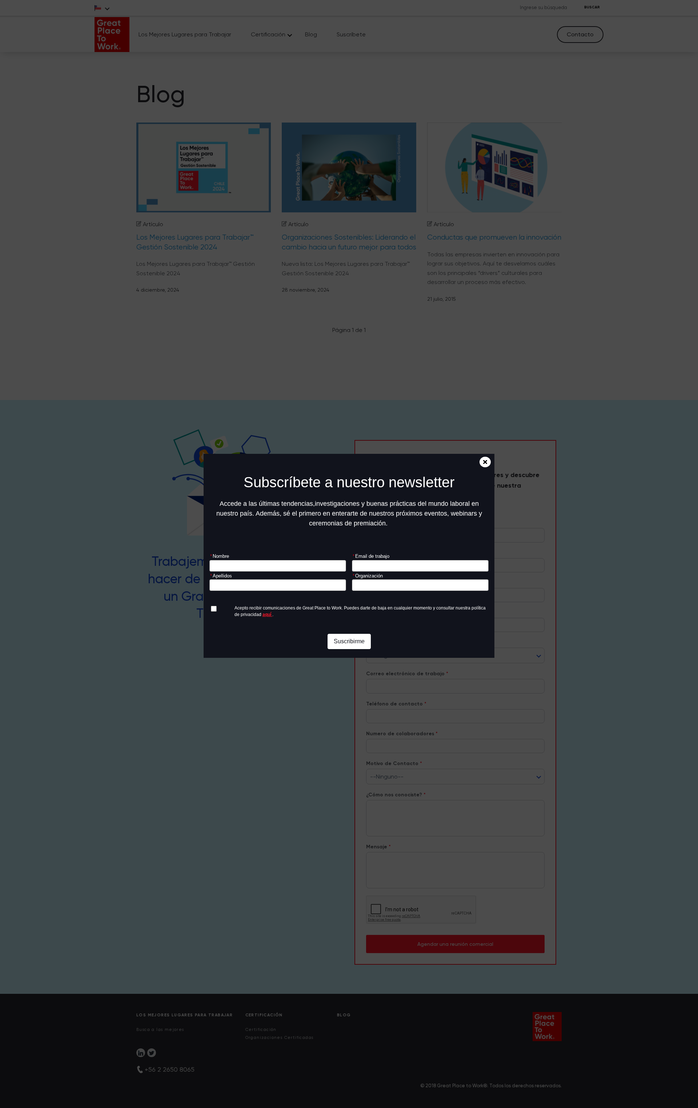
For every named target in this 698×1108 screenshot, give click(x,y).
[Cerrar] (485, 462)
